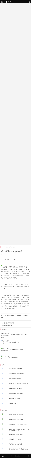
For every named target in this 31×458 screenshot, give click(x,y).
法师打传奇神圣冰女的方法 (16, 349)
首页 (7, 247)
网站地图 (17, 456)
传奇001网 (12, 456)
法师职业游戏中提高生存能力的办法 (18, 334)
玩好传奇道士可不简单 (15, 342)
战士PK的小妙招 (13, 357)
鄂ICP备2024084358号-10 (24, 456)
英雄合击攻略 (12, 247)
